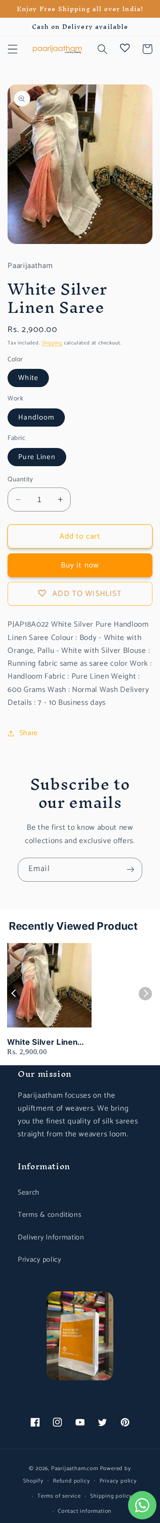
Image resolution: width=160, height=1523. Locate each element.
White (28, 378)
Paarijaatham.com (74, 1468)
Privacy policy (39, 1260)
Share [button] (29, 733)
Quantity (20, 479)
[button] (12, 49)
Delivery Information (51, 1237)
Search (29, 1193)
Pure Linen (37, 457)
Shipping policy (111, 1496)
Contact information (85, 1511)
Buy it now (80, 565)
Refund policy (71, 1481)
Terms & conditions (49, 1215)
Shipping (52, 343)
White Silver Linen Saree (42, 1042)
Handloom (36, 418)
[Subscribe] (130, 870)
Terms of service (59, 1496)
